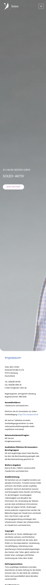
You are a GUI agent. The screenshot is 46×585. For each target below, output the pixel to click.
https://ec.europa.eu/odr (28, 414)
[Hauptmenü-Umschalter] (41, 6)
